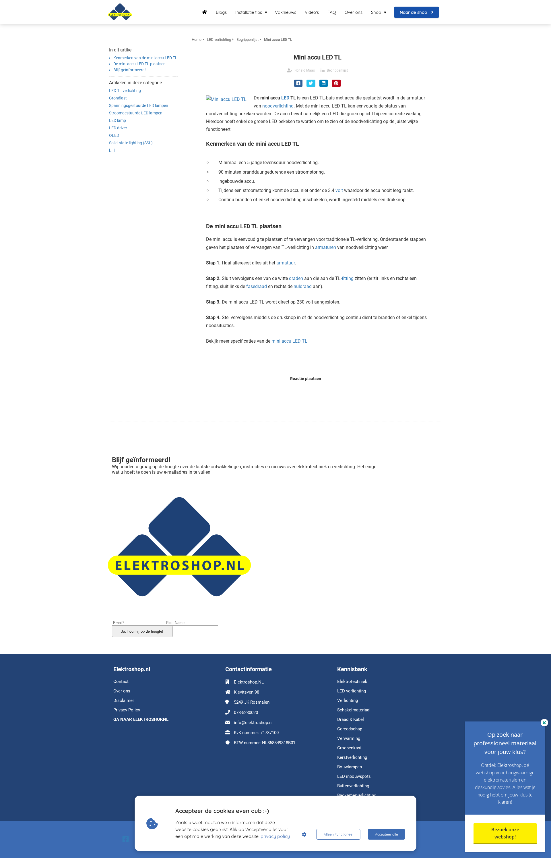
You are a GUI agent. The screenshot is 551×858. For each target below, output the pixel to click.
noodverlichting (278, 106)
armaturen (325, 247)
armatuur (285, 263)
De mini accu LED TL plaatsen (139, 64)
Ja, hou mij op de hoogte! (142, 631)
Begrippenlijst (337, 70)
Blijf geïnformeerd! (130, 70)
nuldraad (303, 286)
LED (285, 98)
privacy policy (275, 836)
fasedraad (256, 286)
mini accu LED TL (289, 341)
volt (339, 190)
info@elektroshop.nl (253, 722)
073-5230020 (246, 712)
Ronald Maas (304, 70)
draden (296, 278)
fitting (348, 278)
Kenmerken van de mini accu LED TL (145, 57)
